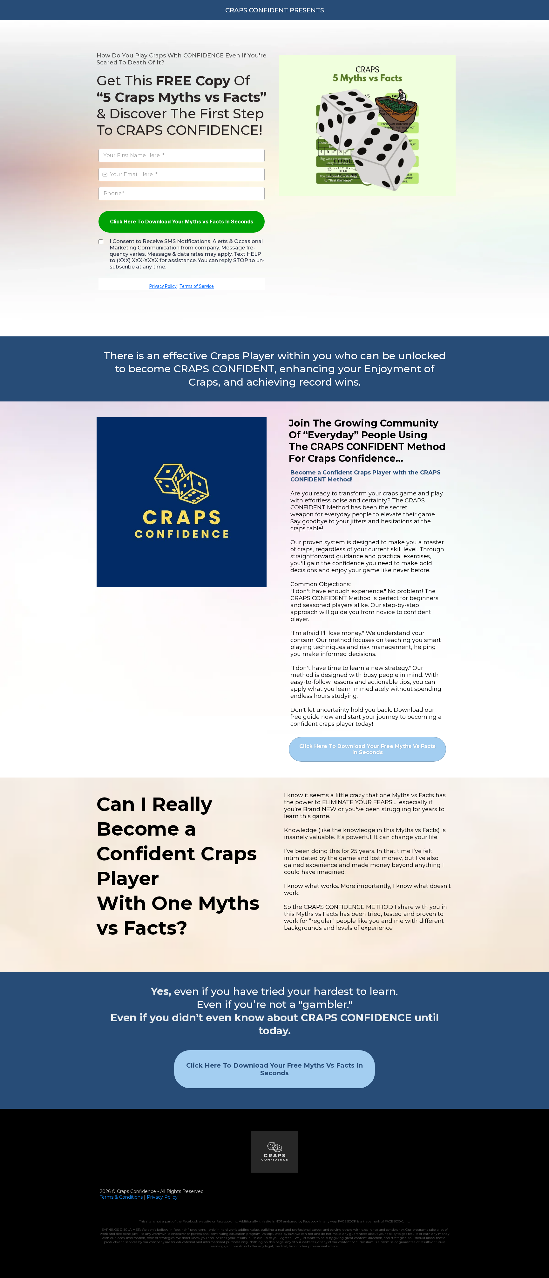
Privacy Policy (163, 286)
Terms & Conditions (121, 1197)
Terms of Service (197, 286)
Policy (170, 1197)
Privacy (155, 1197)
